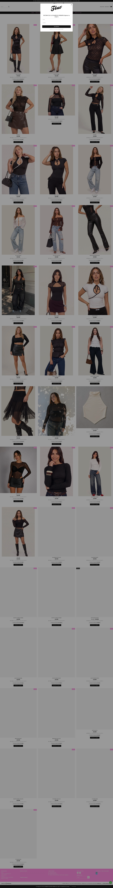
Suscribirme (56, 26)
